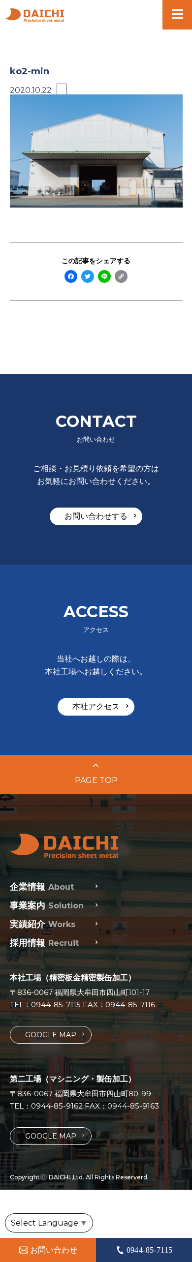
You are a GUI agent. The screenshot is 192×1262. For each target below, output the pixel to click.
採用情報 (44, 942)
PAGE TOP (96, 773)
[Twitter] (87, 277)
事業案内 (47, 905)
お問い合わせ (53, 1250)
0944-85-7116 (130, 1004)
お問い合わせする (100, 516)
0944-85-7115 (56, 1004)
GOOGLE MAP (54, 1034)
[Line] (104, 277)
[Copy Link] (121, 277)
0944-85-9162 (57, 1106)
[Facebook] (71, 277)
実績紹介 (42, 924)
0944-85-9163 (133, 1106)
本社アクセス (100, 706)
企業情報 (42, 886)
